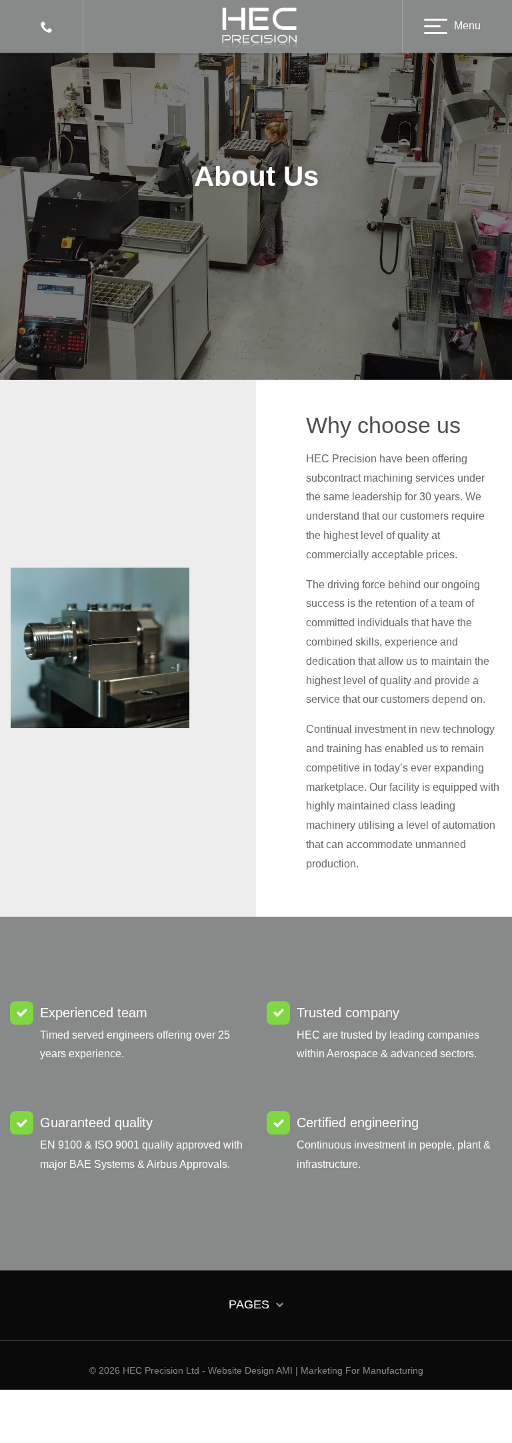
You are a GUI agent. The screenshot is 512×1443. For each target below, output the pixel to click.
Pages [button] (251, 1304)
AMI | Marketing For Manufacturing (349, 1370)
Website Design (241, 1370)
